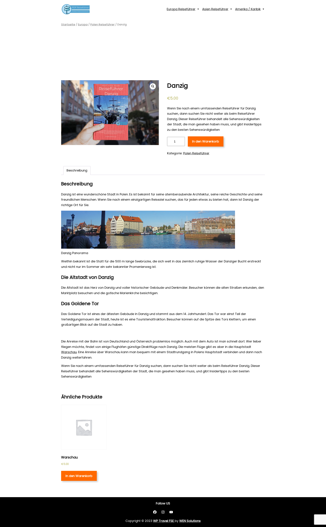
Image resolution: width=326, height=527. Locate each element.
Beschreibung (77, 170)
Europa (83, 24)
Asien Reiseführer (215, 9)
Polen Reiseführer (102, 24)
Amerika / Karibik (248, 9)
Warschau (69, 352)
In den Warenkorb (205, 141)
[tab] (76, 170)
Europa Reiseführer (181, 9)
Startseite (68, 24)
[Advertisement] (163, 53)
